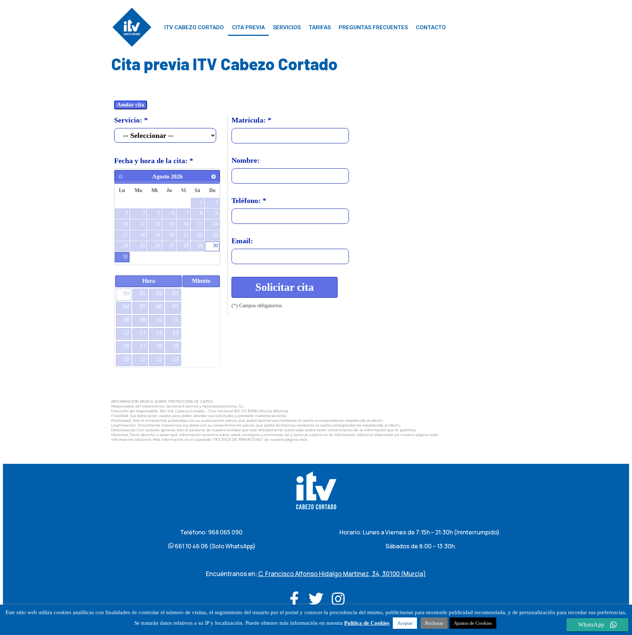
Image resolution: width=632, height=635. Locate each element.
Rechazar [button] (434, 623)
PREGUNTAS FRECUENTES (373, 27)
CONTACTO (431, 27)
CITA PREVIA (248, 27)
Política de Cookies (367, 623)
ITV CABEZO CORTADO (194, 27)
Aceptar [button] (405, 623)
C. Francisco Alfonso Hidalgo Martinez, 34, (319, 574)
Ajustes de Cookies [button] (473, 623)
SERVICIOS (287, 27)
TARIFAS (320, 27)
